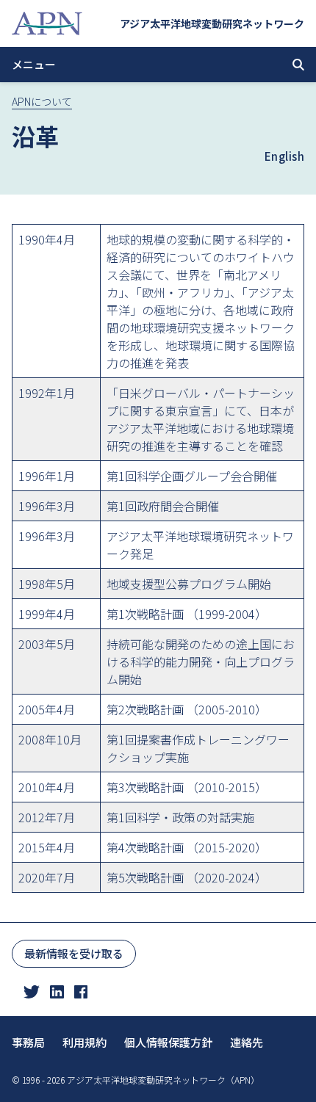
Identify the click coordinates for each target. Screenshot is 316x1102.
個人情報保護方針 (168, 1042)
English (285, 156)
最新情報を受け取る (73, 953)
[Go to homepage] (47, 23)
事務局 (28, 1042)
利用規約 (84, 1042)
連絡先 (246, 1042)
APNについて (42, 101)
